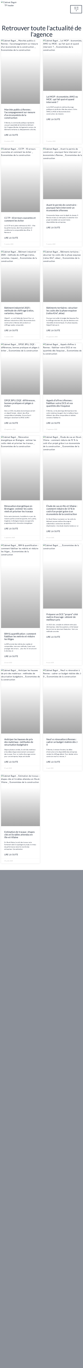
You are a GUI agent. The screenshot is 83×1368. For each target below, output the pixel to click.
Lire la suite (11, 135)
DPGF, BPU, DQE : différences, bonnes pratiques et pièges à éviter (19, 403)
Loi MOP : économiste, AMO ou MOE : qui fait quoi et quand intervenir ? (62, 99)
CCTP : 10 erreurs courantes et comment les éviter (20, 219)
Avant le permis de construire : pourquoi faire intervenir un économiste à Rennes (61, 207)
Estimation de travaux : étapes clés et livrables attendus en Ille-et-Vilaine (19, 834)
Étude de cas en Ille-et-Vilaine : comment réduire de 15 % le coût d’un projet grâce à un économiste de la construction (61, 510)
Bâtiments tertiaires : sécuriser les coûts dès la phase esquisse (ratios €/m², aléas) (62, 310)
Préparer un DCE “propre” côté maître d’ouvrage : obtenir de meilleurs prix (62, 617)
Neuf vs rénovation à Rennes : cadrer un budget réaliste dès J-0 (62, 742)
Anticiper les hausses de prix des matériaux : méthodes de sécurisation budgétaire (18, 742)
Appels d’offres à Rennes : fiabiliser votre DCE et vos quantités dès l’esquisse (59, 403)
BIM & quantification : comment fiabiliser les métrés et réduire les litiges (20, 636)
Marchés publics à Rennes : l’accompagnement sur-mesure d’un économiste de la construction (19, 113)
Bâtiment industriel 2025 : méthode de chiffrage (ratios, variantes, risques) (19, 310)
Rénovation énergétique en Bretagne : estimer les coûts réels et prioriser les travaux (18, 509)
